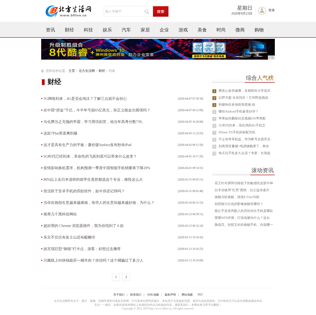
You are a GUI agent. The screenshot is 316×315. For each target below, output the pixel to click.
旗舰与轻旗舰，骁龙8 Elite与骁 (237, 197)
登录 (271, 10)
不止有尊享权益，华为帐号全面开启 (244, 139)
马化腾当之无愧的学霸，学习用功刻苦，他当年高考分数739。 (94, 122)
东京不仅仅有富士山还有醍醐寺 (69, 237)
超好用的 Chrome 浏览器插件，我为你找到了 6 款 (83, 226)
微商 (240, 29)
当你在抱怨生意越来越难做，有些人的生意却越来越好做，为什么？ (99, 203)
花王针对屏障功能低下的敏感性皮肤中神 (244, 183)
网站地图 (187, 294)
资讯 (50, 29)
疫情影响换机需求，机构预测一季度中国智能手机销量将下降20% (96, 168)
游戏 (183, 29)
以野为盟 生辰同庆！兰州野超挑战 (243, 97)
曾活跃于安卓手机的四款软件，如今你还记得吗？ (84, 191)
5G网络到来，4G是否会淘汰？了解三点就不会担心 (85, 99)
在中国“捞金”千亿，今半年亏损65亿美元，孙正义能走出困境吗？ (96, 110)
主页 (71, 71)
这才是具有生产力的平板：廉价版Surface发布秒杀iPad (87, 145)
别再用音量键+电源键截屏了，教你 (244, 146)
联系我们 (135, 294)
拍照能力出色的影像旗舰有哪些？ (239, 204)
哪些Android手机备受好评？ (239, 111)
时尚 (221, 29)
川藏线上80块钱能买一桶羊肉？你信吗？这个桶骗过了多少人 (93, 260)
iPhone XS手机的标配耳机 (237, 132)
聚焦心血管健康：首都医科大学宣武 (244, 90)
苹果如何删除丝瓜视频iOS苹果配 (242, 118)
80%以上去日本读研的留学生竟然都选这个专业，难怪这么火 (93, 179)
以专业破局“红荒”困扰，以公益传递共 (242, 190)
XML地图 (153, 294)
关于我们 (118, 294)
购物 (259, 29)
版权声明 (170, 294)
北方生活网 (87, 71)
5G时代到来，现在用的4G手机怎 (242, 125)
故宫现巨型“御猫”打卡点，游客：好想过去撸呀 (82, 249)
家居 (145, 29)
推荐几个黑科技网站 (60, 214)
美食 (202, 29)
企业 (164, 29)
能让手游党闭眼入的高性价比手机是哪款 (244, 211)
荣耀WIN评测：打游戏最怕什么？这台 (242, 218)
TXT (200, 294)
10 (214, 153)
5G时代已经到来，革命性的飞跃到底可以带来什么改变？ (90, 156)
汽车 (126, 29)
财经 (69, 29)
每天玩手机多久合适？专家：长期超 (244, 153)
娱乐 (107, 29)
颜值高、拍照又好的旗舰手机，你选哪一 (244, 224)
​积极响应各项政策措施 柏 (237, 104)
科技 (88, 29)
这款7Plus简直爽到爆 (60, 133)
